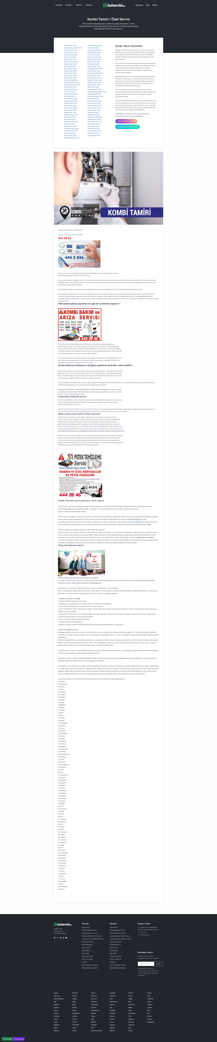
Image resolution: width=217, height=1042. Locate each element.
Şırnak (149, 993)
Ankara (56, 1010)
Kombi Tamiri (86, 948)
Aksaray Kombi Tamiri (71, 50)
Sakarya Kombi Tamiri (94, 119)
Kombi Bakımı (86, 950)
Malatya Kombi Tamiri (71, 108)
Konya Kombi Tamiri (70, 105)
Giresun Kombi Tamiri (94, 82)
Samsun (131, 1022)
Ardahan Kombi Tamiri (71, 55)
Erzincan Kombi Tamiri (95, 78)
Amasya (56, 1007)
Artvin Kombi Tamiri (94, 55)
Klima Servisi (86, 927)
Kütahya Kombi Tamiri (94, 105)
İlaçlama (84, 962)
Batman (56, 1031)
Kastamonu (113, 1002)
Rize (129, 1016)
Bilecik (74, 996)
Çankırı (74, 1016)
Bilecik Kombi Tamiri (94, 62)
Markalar (89, 5)
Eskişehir (94, 1002)
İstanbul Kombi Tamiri (94, 89)
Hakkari (93, 1013)
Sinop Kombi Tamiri (94, 124)
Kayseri (112, 1004)
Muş (129, 1002)
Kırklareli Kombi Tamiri (95, 101)
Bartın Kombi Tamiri (70, 59)
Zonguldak (150, 1022)
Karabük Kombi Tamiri (71, 94)
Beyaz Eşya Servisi (88, 942)
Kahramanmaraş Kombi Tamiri (97, 92)
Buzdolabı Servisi (87, 945)
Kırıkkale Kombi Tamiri (71, 101)
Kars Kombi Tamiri (69, 96)
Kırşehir (112, 1016)
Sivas (149, 996)
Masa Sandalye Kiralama (89, 968)
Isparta (93, 1022)
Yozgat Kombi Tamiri (94, 135)
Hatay (93, 1016)
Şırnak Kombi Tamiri (70, 126)
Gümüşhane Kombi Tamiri (72, 85)
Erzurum (94, 999)
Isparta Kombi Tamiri (70, 89)
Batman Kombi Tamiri (94, 59)
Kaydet (158, 964)
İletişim (155, 5)
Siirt (129, 1028)
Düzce (74, 1028)
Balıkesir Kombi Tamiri (95, 57)
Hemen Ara (19, 1039)
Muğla (130, 999)
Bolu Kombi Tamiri (69, 66)
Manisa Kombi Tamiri (94, 108)
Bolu (73, 1004)
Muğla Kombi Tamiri (70, 112)
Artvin (56, 1019)
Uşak (148, 1010)
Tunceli (149, 1007)
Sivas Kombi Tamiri (94, 126)
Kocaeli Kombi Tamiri (94, 103)
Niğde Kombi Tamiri (94, 115)
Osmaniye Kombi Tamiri (95, 117)
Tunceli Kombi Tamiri (94, 131)
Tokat (149, 1002)
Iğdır (92, 1019)
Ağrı (55, 1002)
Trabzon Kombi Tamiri (71, 131)
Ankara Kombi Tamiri (70, 52)
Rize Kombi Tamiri (69, 119)
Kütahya (112, 1025)
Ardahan (56, 1016)
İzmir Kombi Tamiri (70, 92)
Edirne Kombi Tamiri (94, 76)
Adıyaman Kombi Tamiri (95, 45)
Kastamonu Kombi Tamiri (95, 96)
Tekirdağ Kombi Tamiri (71, 129)
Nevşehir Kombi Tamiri (71, 115)
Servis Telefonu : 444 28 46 (126, 121)
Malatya (112, 1028)
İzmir (92, 1028)
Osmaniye (131, 1013)
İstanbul (93, 1025)
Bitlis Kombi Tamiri (93, 64)
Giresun (93, 1007)
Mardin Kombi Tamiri (70, 110)
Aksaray (56, 1004)
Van (148, 1013)
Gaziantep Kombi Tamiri (71, 82)
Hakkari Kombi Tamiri (94, 85)
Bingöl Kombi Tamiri (70, 64)
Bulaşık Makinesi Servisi (89, 930)
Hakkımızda (139, 5)
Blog (147, 5)
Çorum (74, 1019)
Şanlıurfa (131, 1025)
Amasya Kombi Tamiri (94, 50)
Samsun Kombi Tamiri (71, 122)
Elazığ (93, 993)
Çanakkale (75, 1013)
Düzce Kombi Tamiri (70, 76)
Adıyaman (57, 996)
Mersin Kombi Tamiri (94, 110)
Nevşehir (131, 1004)
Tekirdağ (150, 999)
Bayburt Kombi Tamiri (71, 62)
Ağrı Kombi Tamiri (93, 48)
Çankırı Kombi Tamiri (70, 71)
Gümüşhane (95, 1010)
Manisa (112, 1031)
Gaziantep (94, 1004)
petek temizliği (136, 522)
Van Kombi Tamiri (93, 133)
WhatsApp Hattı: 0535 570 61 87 (127, 127)
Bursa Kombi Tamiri (70, 69)
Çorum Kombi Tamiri (94, 71)
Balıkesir (56, 1025)
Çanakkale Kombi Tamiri (95, 69)
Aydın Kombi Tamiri (70, 57)
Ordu (130, 1010)
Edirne (74, 1031)
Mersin (130, 996)
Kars (111, 999)
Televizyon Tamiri (87, 956)
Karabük (112, 993)
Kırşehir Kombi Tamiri (70, 103)
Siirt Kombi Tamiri (69, 124)
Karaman (113, 996)
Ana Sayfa (59, 5)
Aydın (55, 1022)
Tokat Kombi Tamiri (94, 129)
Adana (56, 993)
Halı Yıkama (85, 953)
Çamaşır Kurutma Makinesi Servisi (93, 939)
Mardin (130, 993)
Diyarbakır (75, 1025)
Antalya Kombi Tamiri (94, 52)
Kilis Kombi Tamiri (93, 98)
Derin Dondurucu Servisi (89, 933)
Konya (112, 1022)
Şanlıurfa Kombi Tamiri (95, 122)
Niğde (130, 1007)
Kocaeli (112, 1019)
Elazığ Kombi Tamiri (70, 78)
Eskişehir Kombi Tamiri (95, 80)
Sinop (130, 1031)
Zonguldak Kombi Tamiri (71, 138)
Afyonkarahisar (59, 999)
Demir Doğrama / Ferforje (90, 965)
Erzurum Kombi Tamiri (71, 80)
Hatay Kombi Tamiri (70, 87)
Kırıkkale (112, 1010)
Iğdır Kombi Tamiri (93, 87)
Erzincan (94, 996)
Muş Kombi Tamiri (93, 112)
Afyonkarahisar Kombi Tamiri (73, 48)
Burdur (74, 1007)
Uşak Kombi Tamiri (70, 133)
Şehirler (78, 5)
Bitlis (74, 1002)
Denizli (74, 1022)
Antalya (56, 1013)
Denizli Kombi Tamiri (70, 73)
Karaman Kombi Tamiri (95, 94)
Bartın (56, 1028)
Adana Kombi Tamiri (70, 45)
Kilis (111, 1007)
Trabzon (150, 1004)
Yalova (149, 1016)
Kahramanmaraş (96, 1031)
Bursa (74, 1010)
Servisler (69, 5)
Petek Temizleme (87, 959)
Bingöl (74, 999)
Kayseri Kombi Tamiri (70, 98)
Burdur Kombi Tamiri (94, 66)
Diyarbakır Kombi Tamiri (95, 73)
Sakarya (131, 1019)
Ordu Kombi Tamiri (70, 117)
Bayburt (75, 993)
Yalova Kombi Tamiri (70, 135)
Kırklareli (112, 1013)
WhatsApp (8, 1039)
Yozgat (149, 1019)
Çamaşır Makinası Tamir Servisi (92, 936)
